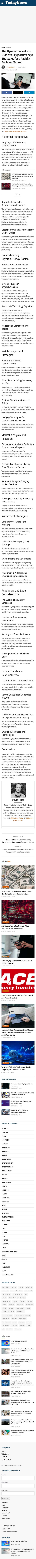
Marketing (6, 1221)
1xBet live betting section (10, 1531)
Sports (4, 1259)
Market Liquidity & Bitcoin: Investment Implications (19, 1111)
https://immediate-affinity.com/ (15, 131)
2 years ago (15, 1106)
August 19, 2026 (17, 180)
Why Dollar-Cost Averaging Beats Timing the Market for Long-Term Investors (22, 176)
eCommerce (6, 1148)
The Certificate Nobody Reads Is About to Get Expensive (21, 1393)
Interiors (5, 1201)
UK (3, 1329)
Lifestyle (5, 1213)
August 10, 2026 (6, 1037)
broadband (29, 1287)
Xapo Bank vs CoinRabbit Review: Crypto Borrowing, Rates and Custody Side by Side (22, 1422)
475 (21, 1088)
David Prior (11, 67)
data (26, 1294)
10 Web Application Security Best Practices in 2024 (21, 1102)
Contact (4, 1457)
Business (5, 1128)
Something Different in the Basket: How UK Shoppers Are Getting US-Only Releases (22, 1361)
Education (6, 1151)
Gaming (4, 1186)
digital (4, 1297)
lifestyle (11, 1308)
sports (29, 1322)
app (7, 1287)
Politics (5, 1240)
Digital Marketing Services (17, 1297)
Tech (3, 1263)
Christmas (19, 1291)
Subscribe (5, 1498)
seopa (14, 1322)
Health (4, 1194)
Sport (4, 1255)
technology (6, 1325)
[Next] (19, 195)
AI (3, 1287)
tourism (22, 1325)
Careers (5, 1132)
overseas (11, 1311)
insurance (20, 1304)
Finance (8, 47)
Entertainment (7, 1163)
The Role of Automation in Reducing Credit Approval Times (22, 1094)
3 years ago (15, 1088)
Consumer (5, 1140)
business (5, 1291)
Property (5, 1244)
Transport (6, 1267)
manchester (20, 1308)
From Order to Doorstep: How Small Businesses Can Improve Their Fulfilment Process (22, 1372)
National (5, 1224)
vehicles (9, 1329)
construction (6, 1294)
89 (21, 1106)
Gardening (6, 1190)
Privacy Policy (6, 1459)
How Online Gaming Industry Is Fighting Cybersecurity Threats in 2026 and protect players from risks (22, 1383)
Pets (3, 1236)
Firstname (5, 1482)
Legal (4, 1205)
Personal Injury (7, 1315)
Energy (4, 1155)
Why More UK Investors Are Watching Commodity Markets (22, 1431)
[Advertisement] (18, 25)
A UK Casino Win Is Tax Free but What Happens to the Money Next (22, 185)
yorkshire (17, 1329)
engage (15, 1301)
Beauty (21, 1287)
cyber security (17, 1294)
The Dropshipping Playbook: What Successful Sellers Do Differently (21, 1412)
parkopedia (20, 1311)
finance (22, 1301)
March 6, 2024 (22, 67)
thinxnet (14, 1325)
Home (3, 47)
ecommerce (6, 1301)
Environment (7, 1171)
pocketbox (5, 1318)
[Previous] (16, 195)
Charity (5, 1136)
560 (14, 1037)
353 (21, 1114)
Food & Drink (6, 1182)
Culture (5, 1144)
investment (29, 1304)
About (3, 1451)
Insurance (5, 1198)
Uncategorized (7, 1275)
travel (28, 1325)
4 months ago (16, 1097)
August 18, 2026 (17, 188)
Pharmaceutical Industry (22, 1315)
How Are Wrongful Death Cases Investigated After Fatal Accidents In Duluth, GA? (22, 1402)
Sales (4, 1248)
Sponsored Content (9, 1251)
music (28, 1308)
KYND (4, 1308)
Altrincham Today (17, 818)
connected (28, 1291)
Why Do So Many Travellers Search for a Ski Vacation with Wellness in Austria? (22, 1351)
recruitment (6, 1322)
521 (24, 180)
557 (14, 1000)
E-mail (4, 1475)
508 (24, 188)
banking (13, 1287)
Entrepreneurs (7, 1167)
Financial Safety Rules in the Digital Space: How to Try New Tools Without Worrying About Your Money (17, 1032)
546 (14, 966)
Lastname (5, 1490)
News (3, 1228)
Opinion (4, 1232)
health (4, 1304)
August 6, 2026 (6, 1072)
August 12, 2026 (6, 966)
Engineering (6, 1159)
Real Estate (22, 1318)
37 (22, 1097)
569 (13, 1072)
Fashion (4, 1175)
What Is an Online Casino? (19, 1341)
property (14, 1318)
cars (12, 1291)
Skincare (21, 1322)
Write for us (5, 1454)
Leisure (4, 1209)
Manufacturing (8, 1217)
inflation (11, 1304)
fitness (30, 1301)
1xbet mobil (6, 1529)
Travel (4, 1271)
